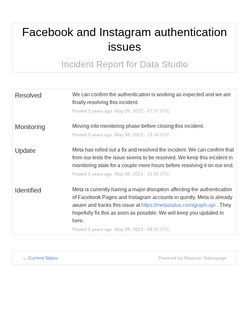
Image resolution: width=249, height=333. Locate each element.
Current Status (40, 257)
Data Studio (164, 64)
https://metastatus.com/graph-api (178, 205)
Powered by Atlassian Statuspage (192, 257)
